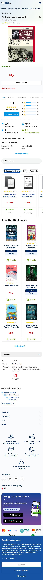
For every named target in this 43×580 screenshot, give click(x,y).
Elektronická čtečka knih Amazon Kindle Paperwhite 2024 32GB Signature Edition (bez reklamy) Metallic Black (9, 196)
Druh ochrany (6, 149)
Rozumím (21, 565)
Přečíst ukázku (21, 83)
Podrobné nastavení (21, 570)
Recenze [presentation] (11, 97)
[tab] (4, 97)
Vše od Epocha (6, 13)
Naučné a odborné (14, 9)
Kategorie (6, 354)
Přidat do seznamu (9, 88)
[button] (22, 412)
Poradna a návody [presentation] (22, 97)
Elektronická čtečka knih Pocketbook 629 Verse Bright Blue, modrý (28, 196)
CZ (5, 488)
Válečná (37, 9)
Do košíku (13, 260)
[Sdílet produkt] (40, 16)
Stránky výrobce (17, 364)
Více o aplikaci (10, 509)
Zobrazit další (20, 346)
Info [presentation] (4, 97)
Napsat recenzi (13, 114)
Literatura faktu (27, 9)
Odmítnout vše (21, 576)
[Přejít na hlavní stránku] (6, 3)
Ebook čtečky (10, 213)
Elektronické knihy (10, 392)
